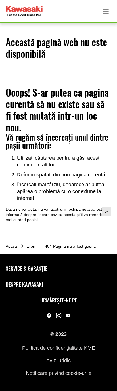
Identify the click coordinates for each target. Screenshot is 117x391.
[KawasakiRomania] (49, 315)
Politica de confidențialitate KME (58, 348)
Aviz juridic (58, 360)
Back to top (106, 211)
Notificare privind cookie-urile (58, 373)
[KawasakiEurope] (68, 315)
